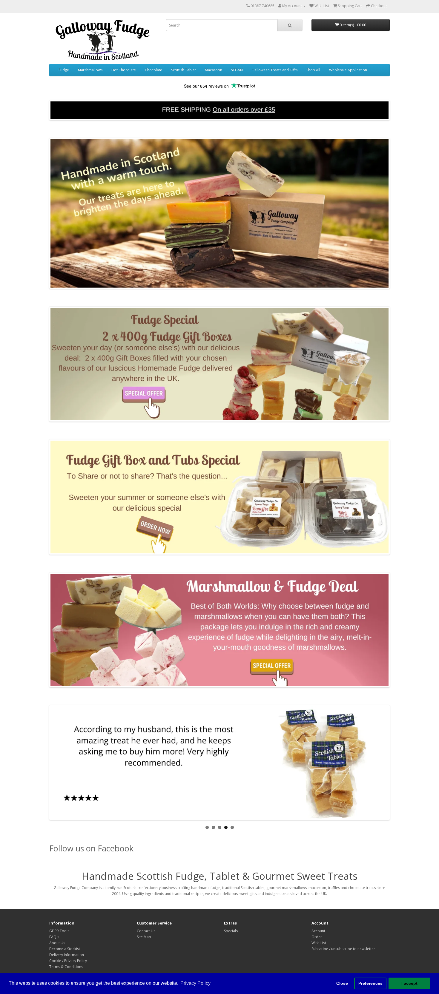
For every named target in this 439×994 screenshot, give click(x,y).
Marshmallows (90, 69)
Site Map (144, 936)
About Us (57, 942)
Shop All (313, 69)
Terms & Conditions (66, 966)
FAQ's (54, 936)
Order (316, 936)
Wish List (318, 942)
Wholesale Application (348, 69)
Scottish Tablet (183, 69)
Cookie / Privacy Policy (68, 960)
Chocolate (153, 69)
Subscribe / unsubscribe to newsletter (343, 948)
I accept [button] (409, 983)
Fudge (64, 69)
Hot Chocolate (123, 69)
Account (318, 930)
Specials (231, 930)
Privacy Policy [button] (195, 983)
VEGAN (237, 69)
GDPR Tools (59, 930)
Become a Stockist (64, 948)
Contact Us (146, 930)
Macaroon (213, 69)
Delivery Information (66, 954)
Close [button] (342, 983)
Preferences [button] (370, 983)
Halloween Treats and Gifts (274, 69)
